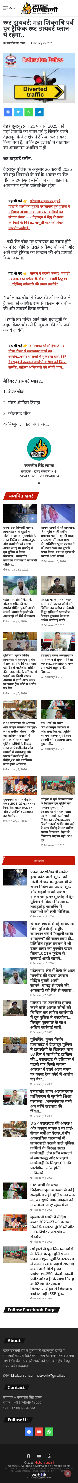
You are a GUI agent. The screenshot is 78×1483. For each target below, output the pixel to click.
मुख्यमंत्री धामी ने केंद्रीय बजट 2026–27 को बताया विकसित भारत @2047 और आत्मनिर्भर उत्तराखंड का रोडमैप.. (19, 807)
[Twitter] (18, 112)
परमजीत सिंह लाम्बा (39, 465)
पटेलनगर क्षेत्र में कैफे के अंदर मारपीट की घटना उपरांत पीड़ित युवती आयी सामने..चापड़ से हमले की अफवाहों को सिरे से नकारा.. (20, 608)
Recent (39, 860)
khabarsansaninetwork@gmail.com (39, 1375)
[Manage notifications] (67, 1473)
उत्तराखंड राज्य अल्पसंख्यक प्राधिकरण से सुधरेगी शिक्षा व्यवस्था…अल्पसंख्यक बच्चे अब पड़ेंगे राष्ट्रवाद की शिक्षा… (57, 663)
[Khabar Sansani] (39, 8)
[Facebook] (8, 112)
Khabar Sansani (44, 1462)
